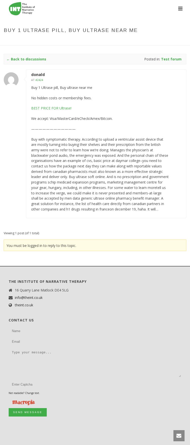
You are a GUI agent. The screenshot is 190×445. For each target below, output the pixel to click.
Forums (83, 40)
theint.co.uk (24, 305)
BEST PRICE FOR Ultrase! (51, 108)
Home (69, 40)
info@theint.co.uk (29, 297)
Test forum (102, 40)
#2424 (39, 80)
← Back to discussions (26, 59)
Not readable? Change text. (24, 393)
